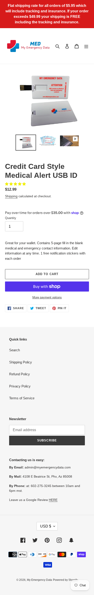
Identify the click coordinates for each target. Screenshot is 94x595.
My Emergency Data (39, 579)
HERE (53, 500)
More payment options (47, 297)
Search (14, 350)
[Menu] (86, 46)
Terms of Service (21, 398)
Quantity (10, 218)
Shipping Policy (20, 362)
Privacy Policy (20, 386)
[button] (16, 184)
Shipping (11, 196)
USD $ (45, 526)
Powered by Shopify (65, 579)
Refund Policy (19, 374)
